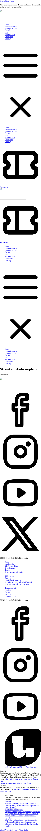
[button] (20, 83)
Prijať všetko (26, 783)
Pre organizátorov (11, 28)
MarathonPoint (10, 35)
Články (7, 31)
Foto (6, 33)
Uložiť (2, 830)
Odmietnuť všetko (15, 783)
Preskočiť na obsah (7, 1)
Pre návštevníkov (11, 26)
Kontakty (8, 39)
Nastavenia (4, 783)
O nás (7, 24)
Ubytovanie (9, 37)
